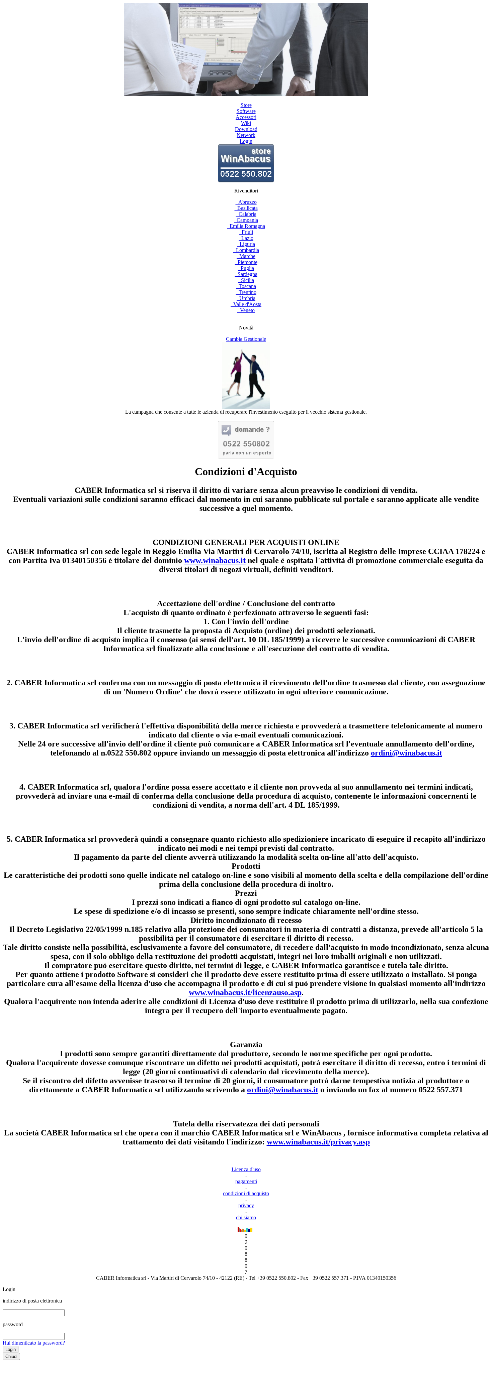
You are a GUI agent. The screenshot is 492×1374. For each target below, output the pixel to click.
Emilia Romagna (246, 226)
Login (246, 141)
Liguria (246, 244)
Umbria (246, 298)
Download (246, 129)
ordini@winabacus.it (406, 752)
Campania (246, 220)
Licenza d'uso (246, 1169)
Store (246, 105)
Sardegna (246, 274)
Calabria (246, 214)
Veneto (246, 310)
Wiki (246, 123)
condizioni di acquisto (246, 1193)
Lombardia (246, 250)
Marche (246, 256)
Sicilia (246, 280)
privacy (246, 1205)
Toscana (246, 286)
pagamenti (246, 1181)
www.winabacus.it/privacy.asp (318, 1141)
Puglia (246, 268)
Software (246, 111)
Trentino (246, 292)
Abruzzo (246, 202)
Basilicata (246, 208)
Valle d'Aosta (246, 304)
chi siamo (246, 1217)
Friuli (246, 232)
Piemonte (246, 262)
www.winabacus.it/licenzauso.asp (245, 992)
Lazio (246, 238)
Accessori (246, 117)
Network (246, 135)
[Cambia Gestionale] (246, 407)
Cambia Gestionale (246, 339)
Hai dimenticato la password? (34, 1343)
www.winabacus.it (215, 560)
